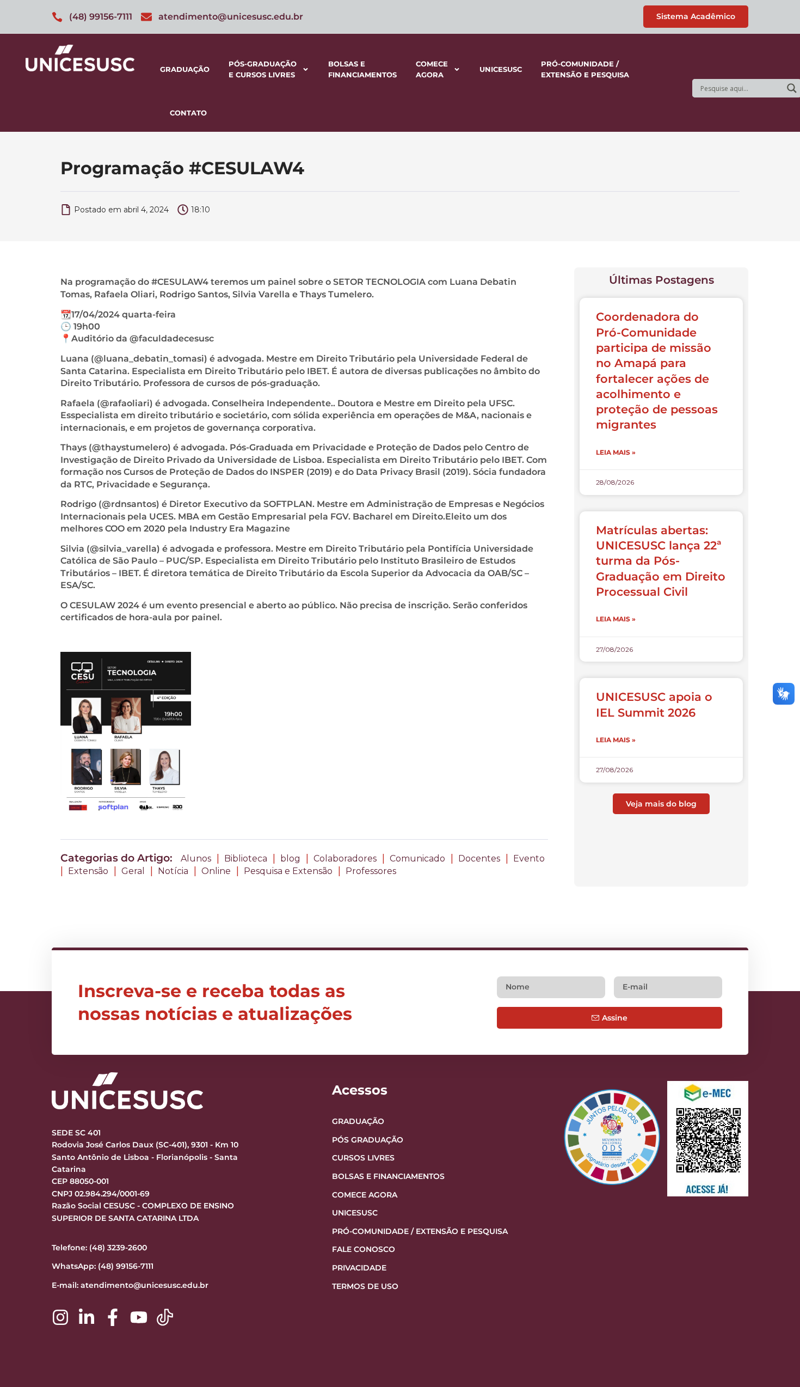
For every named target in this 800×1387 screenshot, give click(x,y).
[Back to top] (770, 1311)
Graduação (185, 69)
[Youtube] (138, 1317)
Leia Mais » (616, 452)
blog (290, 858)
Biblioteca (245, 858)
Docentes (479, 858)
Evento (529, 858)
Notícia (173, 871)
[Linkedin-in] (86, 1317)
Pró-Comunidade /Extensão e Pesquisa (585, 69)
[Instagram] (60, 1317)
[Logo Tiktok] (165, 1317)
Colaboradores (345, 858)
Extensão (88, 871)
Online (216, 871)
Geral (133, 871)
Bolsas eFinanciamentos (362, 69)
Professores (371, 871)
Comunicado (417, 858)
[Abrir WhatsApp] (772, 1359)
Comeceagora (432, 69)
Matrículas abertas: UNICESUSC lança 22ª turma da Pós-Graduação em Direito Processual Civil (660, 560)
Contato (188, 112)
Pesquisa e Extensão (288, 871)
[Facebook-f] (112, 1317)
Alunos (196, 858)
